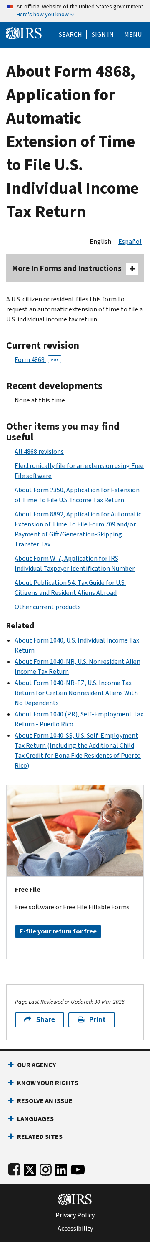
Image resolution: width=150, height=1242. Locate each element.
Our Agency (36, 1064)
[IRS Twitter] (30, 1168)
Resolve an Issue (44, 1100)
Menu (133, 34)
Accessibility (75, 1228)
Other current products (48, 606)
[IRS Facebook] (14, 1168)
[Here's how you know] (75, 11)
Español (130, 241)
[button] (103, 34)
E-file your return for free (58, 931)
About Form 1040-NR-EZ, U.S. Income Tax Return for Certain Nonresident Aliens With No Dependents (76, 692)
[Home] (24, 32)
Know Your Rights (47, 1082)
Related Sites (39, 1136)
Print (97, 1019)
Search (70, 34)
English (100, 241)
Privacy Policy (75, 1215)
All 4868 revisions (39, 451)
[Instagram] (46, 1168)
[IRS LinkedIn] (61, 1168)
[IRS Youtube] (77, 1168)
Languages (35, 1118)
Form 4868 (37, 359)
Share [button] (45, 1019)
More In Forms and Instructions (67, 268)
